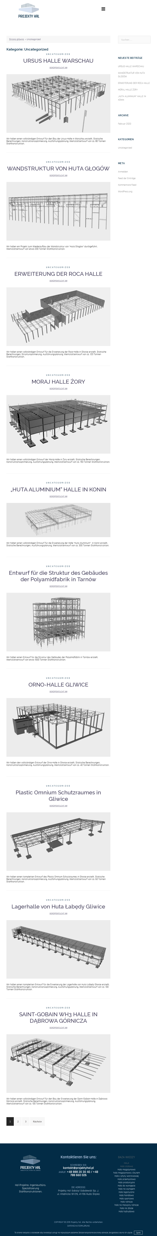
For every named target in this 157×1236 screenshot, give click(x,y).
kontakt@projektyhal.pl (78, 1168)
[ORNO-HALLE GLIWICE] (58, 727)
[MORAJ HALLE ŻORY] (58, 424)
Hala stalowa (126, 1166)
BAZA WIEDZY (126, 1157)
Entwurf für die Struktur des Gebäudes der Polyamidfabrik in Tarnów (58, 576)
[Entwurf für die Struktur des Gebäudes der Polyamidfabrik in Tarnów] (58, 621)
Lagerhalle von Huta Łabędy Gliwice (58, 906)
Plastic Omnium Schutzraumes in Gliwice (58, 795)
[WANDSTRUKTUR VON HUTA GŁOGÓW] (58, 211)
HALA (126, 1163)
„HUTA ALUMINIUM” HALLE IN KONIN (58, 489)
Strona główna (16, 39)
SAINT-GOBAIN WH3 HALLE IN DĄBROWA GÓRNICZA (58, 1017)
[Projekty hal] (29, 10)
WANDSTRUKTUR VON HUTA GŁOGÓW (58, 168)
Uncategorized (58, 54)
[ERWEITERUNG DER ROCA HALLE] (58, 316)
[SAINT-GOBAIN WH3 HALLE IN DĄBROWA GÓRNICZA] (58, 1063)
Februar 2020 (124, 124)
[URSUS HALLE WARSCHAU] (58, 103)
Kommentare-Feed (127, 185)
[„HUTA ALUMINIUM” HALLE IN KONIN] (58, 519)
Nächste (37, 1121)
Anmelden (123, 171)
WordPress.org (125, 191)
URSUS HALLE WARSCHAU (58, 60)
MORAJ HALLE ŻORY (58, 381)
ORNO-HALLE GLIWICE (58, 684)
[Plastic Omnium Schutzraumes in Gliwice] (58, 841)
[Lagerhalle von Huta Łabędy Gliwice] (58, 949)
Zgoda (138, 1233)
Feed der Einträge (127, 178)
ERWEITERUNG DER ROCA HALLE (58, 274)
